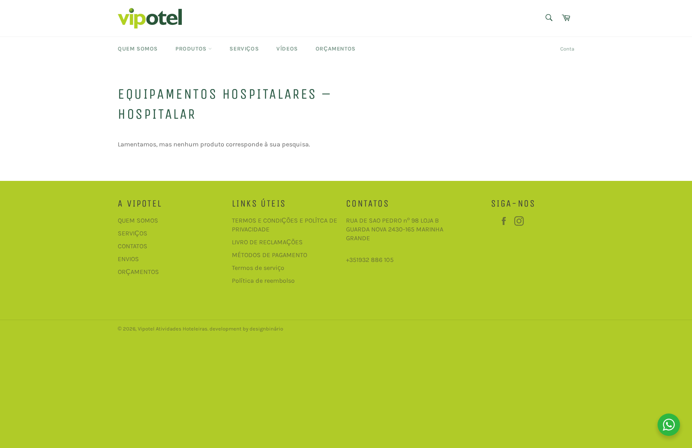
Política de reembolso (263, 280)
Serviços (244, 48)
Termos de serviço (258, 268)
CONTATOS (132, 246)
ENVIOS (128, 259)
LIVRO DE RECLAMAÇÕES (267, 242)
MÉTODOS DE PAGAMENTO (269, 255)
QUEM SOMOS (138, 220)
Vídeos (287, 48)
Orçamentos (336, 48)
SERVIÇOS (132, 233)
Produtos (191, 48)
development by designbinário (246, 329)
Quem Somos (138, 48)
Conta (567, 49)
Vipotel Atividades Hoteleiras (172, 329)
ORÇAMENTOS (138, 272)
